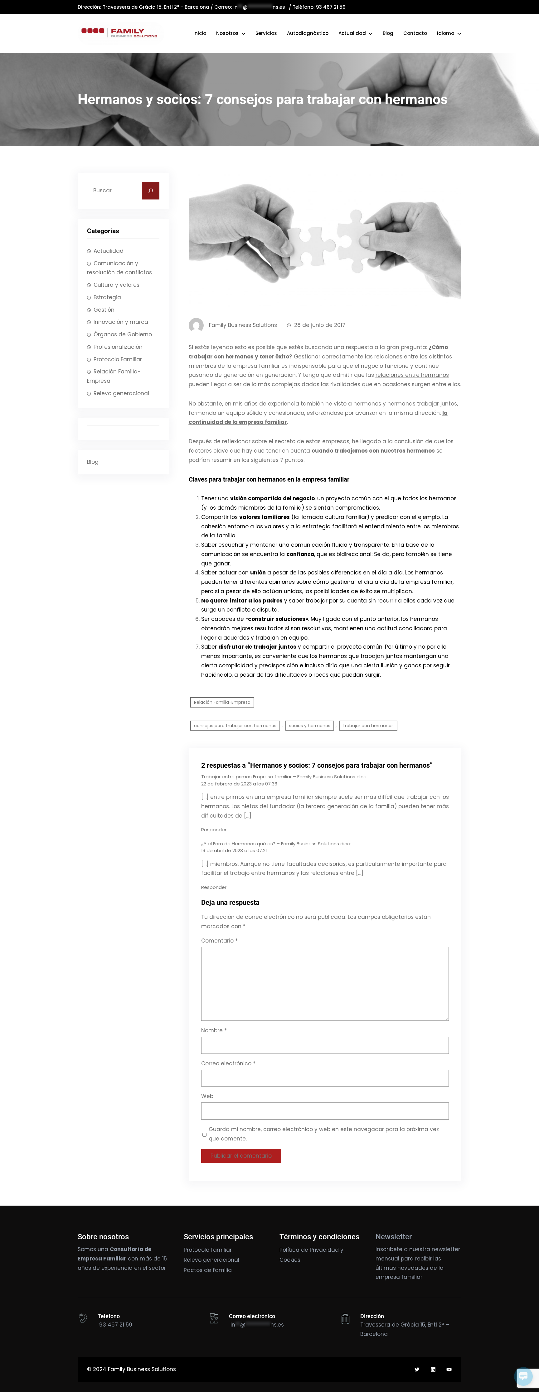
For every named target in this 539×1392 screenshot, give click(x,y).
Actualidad (109, 251)
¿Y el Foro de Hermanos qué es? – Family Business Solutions (270, 843)
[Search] (150, 190)
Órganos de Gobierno (123, 334)
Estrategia (107, 297)
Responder (213, 829)
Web (207, 1096)
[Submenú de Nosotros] (243, 33)
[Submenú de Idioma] (459, 33)
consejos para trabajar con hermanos (235, 725)
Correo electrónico (228, 1063)
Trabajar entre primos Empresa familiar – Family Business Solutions (278, 776)
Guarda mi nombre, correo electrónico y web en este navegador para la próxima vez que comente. (324, 1134)
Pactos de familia (208, 1270)
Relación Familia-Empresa (114, 376)
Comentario (219, 940)
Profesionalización (118, 347)
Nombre (214, 1030)
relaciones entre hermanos (412, 375)
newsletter (446, 1249)
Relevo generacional (121, 393)
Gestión (104, 310)
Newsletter (394, 1236)
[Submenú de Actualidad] (370, 33)
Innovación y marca (121, 322)
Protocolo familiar (208, 1250)
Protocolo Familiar (118, 359)
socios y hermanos (309, 725)
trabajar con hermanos (368, 725)
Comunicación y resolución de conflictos (119, 268)
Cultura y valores (116, 285)
